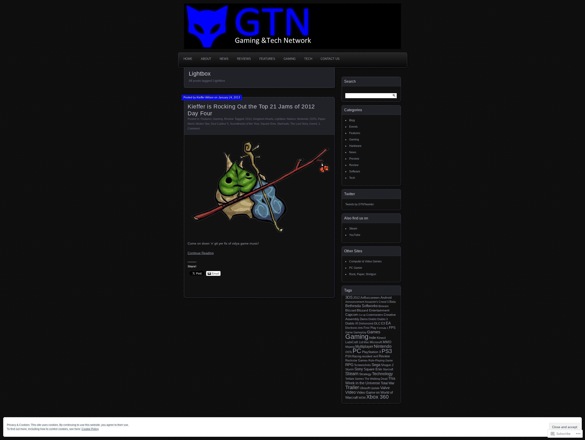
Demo (364, 319)
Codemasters (374, 314)
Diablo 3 (382, 319)
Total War (387, 383)
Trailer (352, 387)
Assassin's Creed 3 (377, 301)
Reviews (244, 59)
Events (353, 126)
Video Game (365, 392)
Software (354, 171)
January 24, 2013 (229, 97)
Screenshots (362, 365)
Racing (356, 356)
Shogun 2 (387, 365)
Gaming (290, 59)
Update (375, 388)
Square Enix (268, 123)
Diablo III (351, 323)
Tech (308, 59)
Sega (376, 365)
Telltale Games (354, 378)
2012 (248, 119)
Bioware (383, 306)
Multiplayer (364, 346)
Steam (353, 228)
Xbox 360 (377, 397)
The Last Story (299, 123)
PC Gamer (355, 267)
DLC (377, 323)
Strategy (365, 374)
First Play (370, 327)
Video (350, 392)
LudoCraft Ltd (354, 342)
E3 (383, 323)
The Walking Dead (376, 378)
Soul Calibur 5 (220, 123)
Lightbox (280, 119)
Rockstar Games (356, 360)
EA (388, 323)
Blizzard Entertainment (373, 310)
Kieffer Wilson (205, 97)
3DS (349, 297)
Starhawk (283, 123)
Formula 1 (382, 328)
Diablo (372, 319)
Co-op (362, 315)
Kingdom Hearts (263, 119)
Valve (385, 387)
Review (228, 119)
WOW (362, 397)
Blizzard (350, 310)
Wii (378, 392)
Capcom (351, 314)
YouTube (354, 235)
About (206, 59)
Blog (352, 120)
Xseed (313, 123)
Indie (372, 338)
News (224, 59)
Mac (366, 342)
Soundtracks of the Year (244, 123)
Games (373, 332)
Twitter (349, 194)
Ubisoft (365, 388)
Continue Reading (201, 253)
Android (386, 297)
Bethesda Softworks (361, 306)
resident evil (370, 356)
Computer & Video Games (365, 261)
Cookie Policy (90, 429)
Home (187, 59)
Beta (392, 301)
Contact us (330, 59)
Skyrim (349, 369)
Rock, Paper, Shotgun (362, 274)
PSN (348, 356)
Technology (382, 373)
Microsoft (376, 342)
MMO (387, 342)
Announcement (354, 301)
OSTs (313, 119)
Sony (358, 369)
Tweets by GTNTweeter (359, 204)
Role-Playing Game (380, 360)
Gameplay (360, 332)
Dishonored (366, 323)
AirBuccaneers (370, 297)
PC (357, 351)
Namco (291, 119)
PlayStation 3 (371, 352)
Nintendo (302, 119)
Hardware (355, 146)
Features (267, 59)
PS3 (387, 351)
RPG (349, 364)
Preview (354, 158)
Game (349, 332)
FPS (392, 327)
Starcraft (388, 369)
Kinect (381, 338)
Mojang (350, 346)
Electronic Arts (354, 327)
